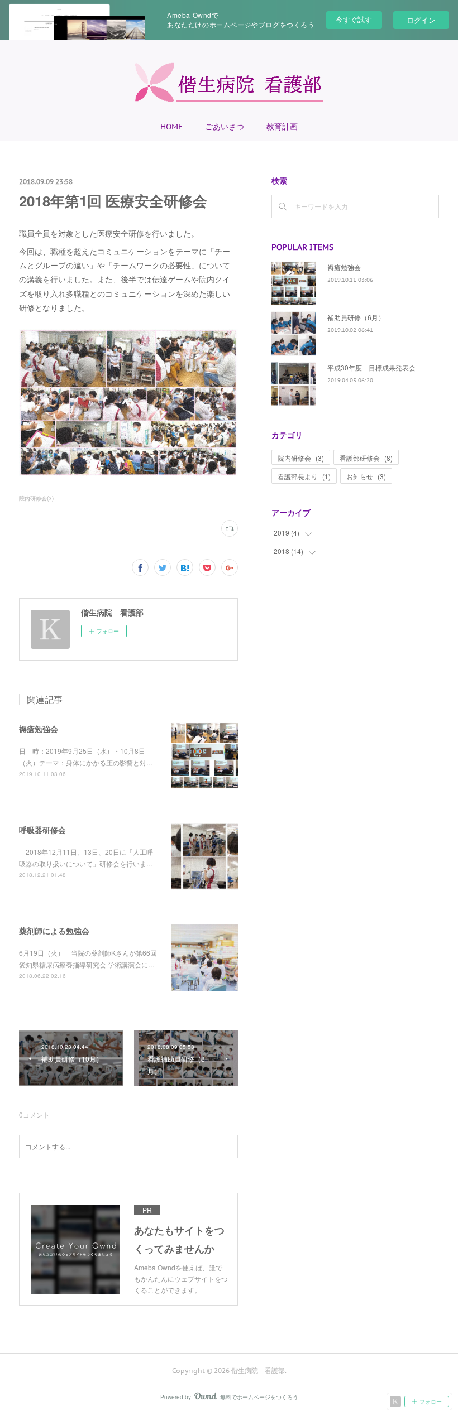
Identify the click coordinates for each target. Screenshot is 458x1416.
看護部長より (304, 476)
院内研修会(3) (36, 498)
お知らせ (366, 476)
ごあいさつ (224, 127)
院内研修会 (301, 458)
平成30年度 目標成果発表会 (371, 367)
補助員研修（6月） (356, 317)
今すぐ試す (354, 19)
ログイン (421, 20)
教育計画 (282, 127)
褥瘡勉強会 (38, 728)
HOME (171, 127)
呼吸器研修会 (42, 829)
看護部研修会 (366, 458)
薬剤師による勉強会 (54, 930)
